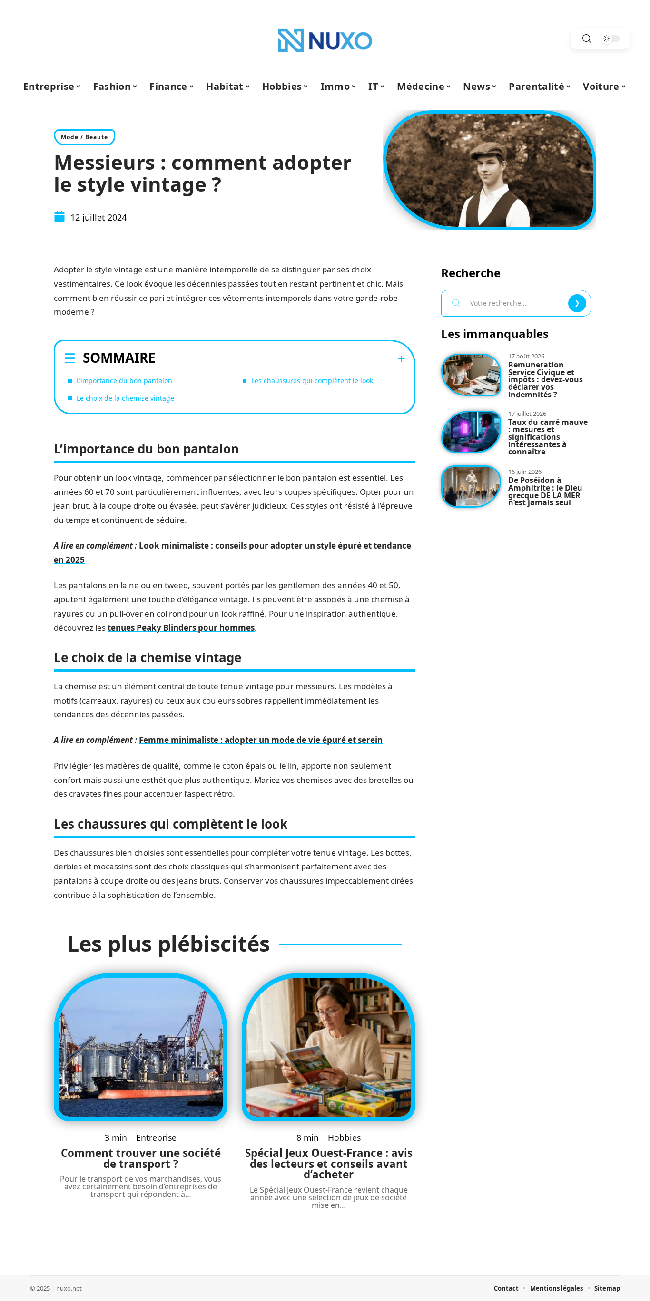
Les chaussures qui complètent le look (312, 380)
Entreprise (156, 1137)
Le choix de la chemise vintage (125, 398)
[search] (586, 38)
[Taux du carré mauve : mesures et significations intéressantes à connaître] (471, 432)
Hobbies (344, 1137)
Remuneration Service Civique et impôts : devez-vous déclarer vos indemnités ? (545, 379)
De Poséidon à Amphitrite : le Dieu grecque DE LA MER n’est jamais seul (545, 491)
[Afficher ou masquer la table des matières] (280, 359)
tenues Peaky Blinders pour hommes (181, 627)
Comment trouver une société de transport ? (141, 1158)
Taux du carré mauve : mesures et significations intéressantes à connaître (548, 437)
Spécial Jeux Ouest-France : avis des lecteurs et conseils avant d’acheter (329, 1164)
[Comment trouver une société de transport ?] (141, 1047)
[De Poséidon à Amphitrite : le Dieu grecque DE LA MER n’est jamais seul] (471, 486)
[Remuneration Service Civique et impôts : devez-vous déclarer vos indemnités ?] (471, 375)
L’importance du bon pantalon (124, 380)
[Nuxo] (325, 38)
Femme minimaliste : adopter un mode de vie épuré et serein (261, 739)
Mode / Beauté (84, 137)
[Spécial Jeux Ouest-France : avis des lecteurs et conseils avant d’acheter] (328, 1047)
